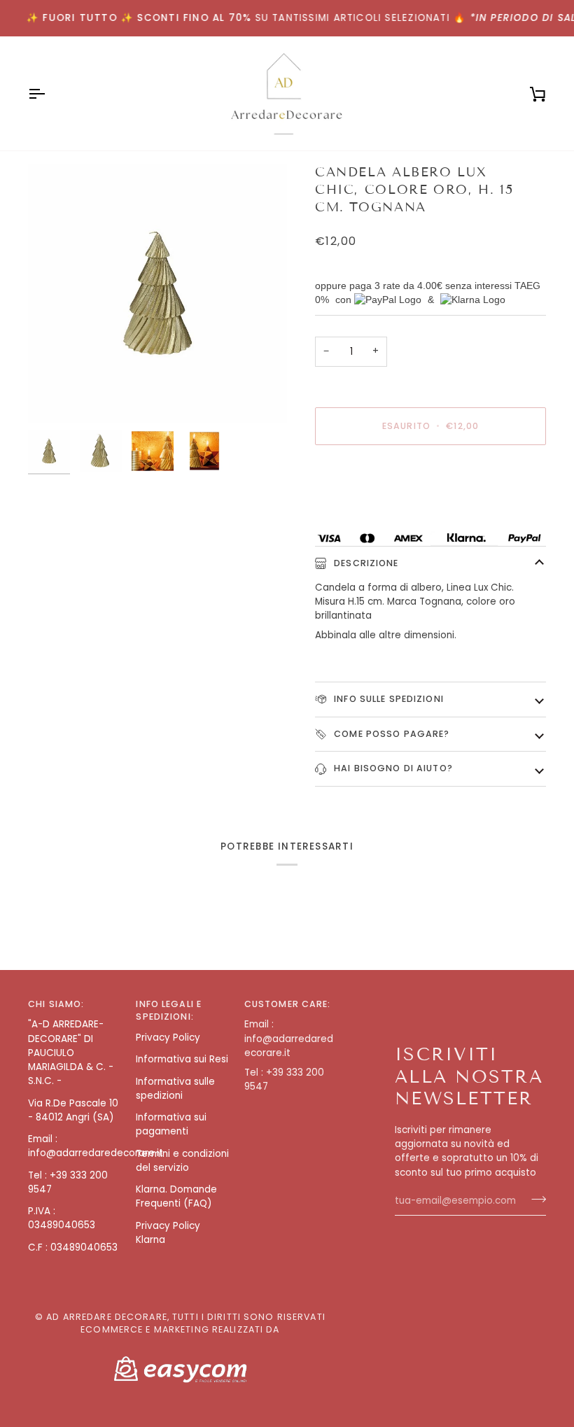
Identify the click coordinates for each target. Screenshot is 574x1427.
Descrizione (365, 563)
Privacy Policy (168, 1037)
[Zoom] (157, 293)
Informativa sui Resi (182, 1059)
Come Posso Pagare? (390, 734)
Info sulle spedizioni (387, 699)
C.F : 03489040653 (73, 1247)
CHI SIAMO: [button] (56, 1004)
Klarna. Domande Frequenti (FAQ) (176, 1196)
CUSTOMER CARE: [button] (287, 1004)
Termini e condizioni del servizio (182, 1160)
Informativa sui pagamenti (171, 1124)
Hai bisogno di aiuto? (392, 768)
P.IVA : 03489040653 (61, 1218)
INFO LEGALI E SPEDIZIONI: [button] (169, 1010)
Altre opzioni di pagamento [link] (379, 509)
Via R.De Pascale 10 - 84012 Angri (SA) (73, 1110)
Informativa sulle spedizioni (175, 1088)
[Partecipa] (534, 1199)
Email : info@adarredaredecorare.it (95, 1146)
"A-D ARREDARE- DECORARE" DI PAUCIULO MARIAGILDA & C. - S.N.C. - (70, 1053)
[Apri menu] (49, 93)
